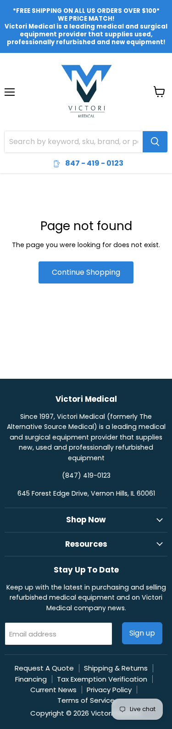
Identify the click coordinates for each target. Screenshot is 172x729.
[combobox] (74, 141)
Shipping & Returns (116, 668)
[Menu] (9, 68)
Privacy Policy (109, 689)
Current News (53, 689)
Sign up (142, 633)
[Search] (155, 141)
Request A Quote (44, 668)
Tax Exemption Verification (102, 679)
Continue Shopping (86, 272)
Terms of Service (86, 700)
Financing (31, 679)
